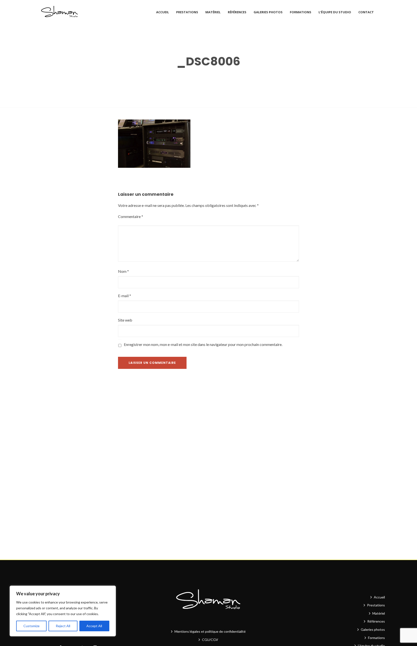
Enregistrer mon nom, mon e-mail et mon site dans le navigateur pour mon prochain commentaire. (203, 344)
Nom (123, 271)
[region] (63, 611)
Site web (125, 320)
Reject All (63, 626)
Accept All (94, 626)
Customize (31, 626)
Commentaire (130, 216)
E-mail (124, 295)
